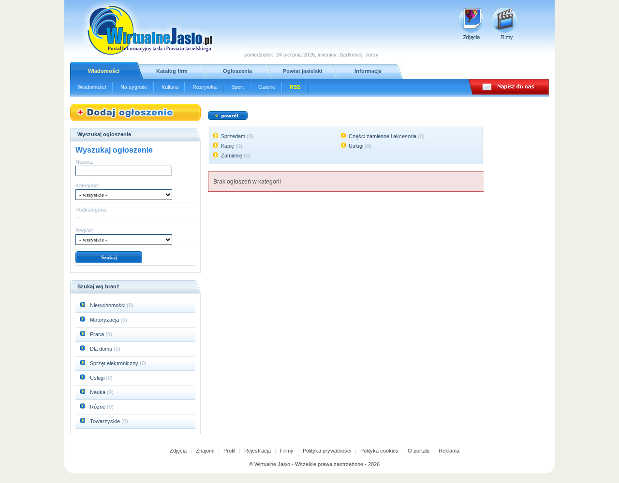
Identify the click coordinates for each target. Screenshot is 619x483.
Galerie (266, 87)
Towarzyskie (105, 421)
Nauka (97, 392)
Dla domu (101, 349)
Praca (97, 334)
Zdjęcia (178, 451)
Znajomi (205, 451)
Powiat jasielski (302, 71)
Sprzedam (233, 136)
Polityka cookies (379, 451)
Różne (97, 407)
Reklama (449, 451)
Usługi (97, 378)
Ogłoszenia (237, 71)
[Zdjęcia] (471, 24)
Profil (229, 451)
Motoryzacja (104, 320)
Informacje (368, 71)
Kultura (170, 87)
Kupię (227, 146)
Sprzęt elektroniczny (114, 363)
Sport (237, 87)
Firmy (287, 451)
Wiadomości (103, 71)
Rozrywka (204, 87)
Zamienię (231, 155)
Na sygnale (133, 87)
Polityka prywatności (327, 451)
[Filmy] (504, 24)
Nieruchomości (107, 305)
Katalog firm (172, 71)
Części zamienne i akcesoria (382, 136)
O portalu (418, 451)
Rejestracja (257, 451)
